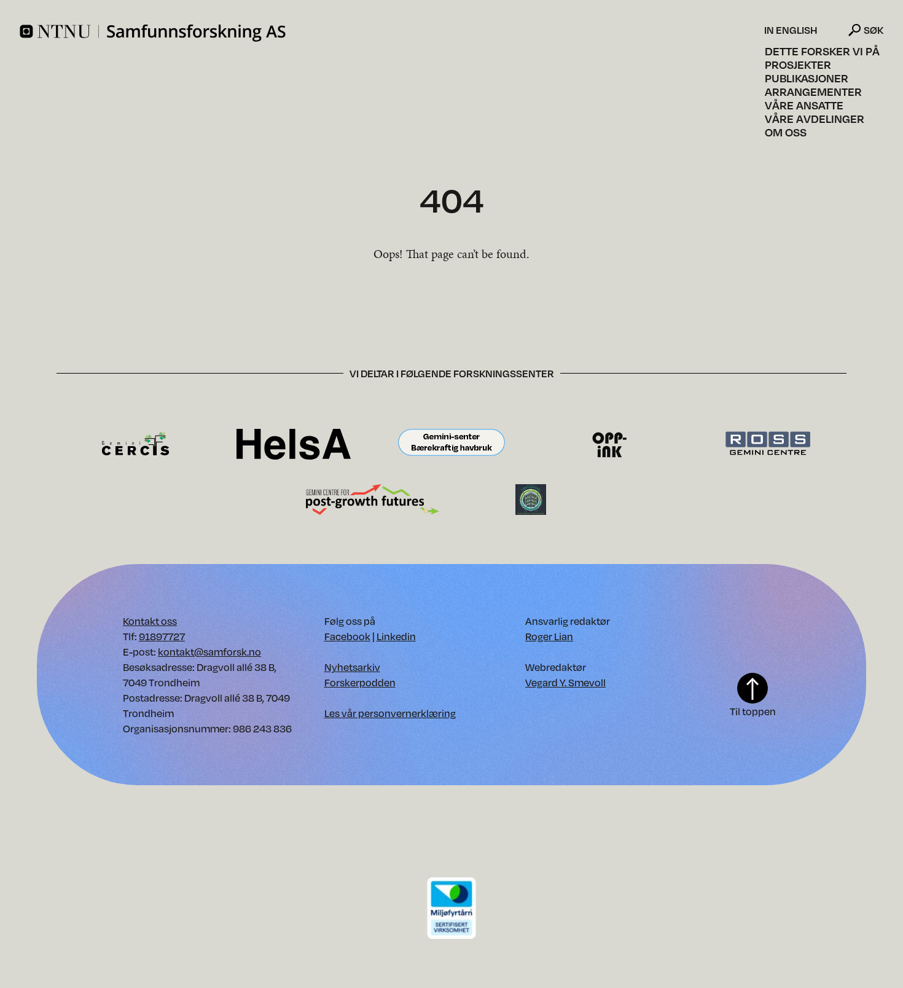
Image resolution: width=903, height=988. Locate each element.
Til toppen (753, 711)
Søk (873, 29)
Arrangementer (813, 91)
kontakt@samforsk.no (209, 652)
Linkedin (396, 636)
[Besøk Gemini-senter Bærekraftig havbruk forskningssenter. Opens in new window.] (451, 443)
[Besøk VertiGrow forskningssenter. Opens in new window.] (530, 499)
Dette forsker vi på (822, 51)
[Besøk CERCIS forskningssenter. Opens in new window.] (135, 443)
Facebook (347, 636)
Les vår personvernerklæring (390, 713)
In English (791, 30)
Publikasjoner (806, 78)
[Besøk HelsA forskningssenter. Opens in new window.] (294, 443)
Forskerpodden (360, 682)
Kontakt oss (150, 621)
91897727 (162, 636)
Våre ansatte (804, 105)
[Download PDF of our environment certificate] (451, 907)
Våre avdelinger (814, 118)
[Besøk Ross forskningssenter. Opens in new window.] (767, 443)
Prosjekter (798, 64)
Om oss (786, 132)
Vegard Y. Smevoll (565, 682)
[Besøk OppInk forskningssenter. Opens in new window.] (609, 443)
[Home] (390, 33)
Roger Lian (549, 636)
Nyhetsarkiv (352, 667)
